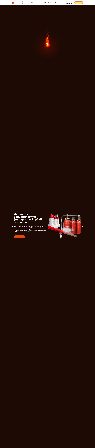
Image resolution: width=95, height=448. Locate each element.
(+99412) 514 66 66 (69, 3)
